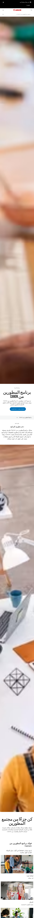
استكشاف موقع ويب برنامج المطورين (17, 409)
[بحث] (31, 10)
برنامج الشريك (17, 387)
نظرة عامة (17, 423)
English (28, 5)
